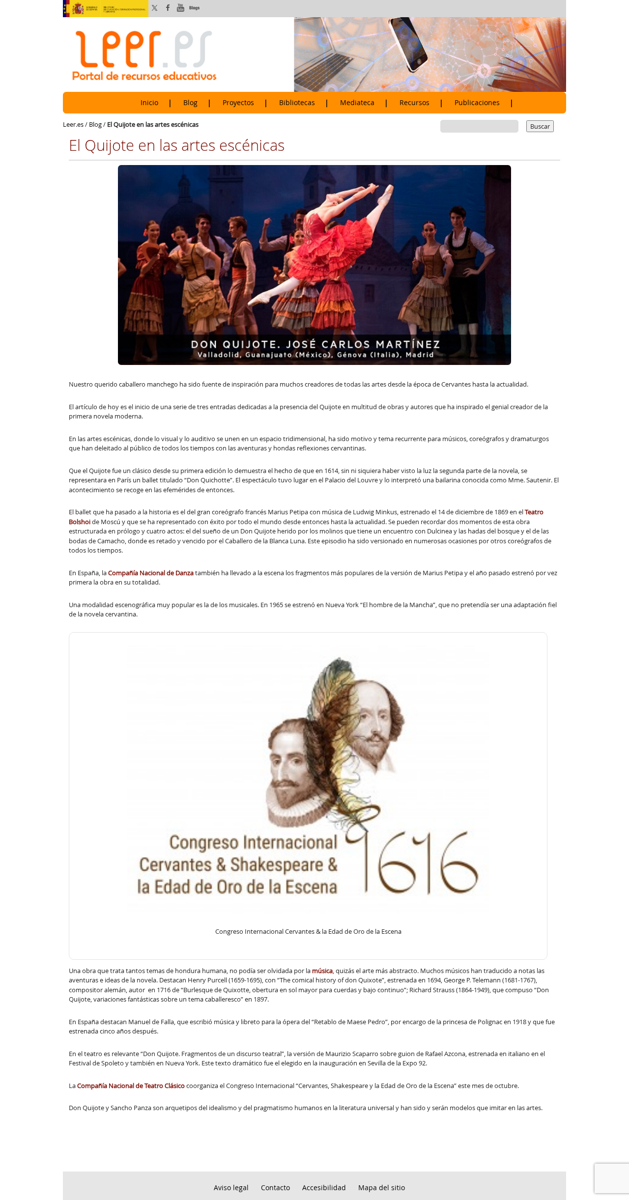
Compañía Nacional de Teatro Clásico (131, 1085)
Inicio (149, 102)
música (322, 970)
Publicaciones (477, 102)
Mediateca (357, 102)
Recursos (414, 102)
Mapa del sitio (381, 1187)
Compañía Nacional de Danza (151, 572)
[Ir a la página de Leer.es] (314, 54)
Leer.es (73, 124)
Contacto (275, 1187)
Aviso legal (231, 1187)
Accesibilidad (324, 1187)
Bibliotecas (297, 102)
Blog (190, 102)
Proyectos (238, 102)
